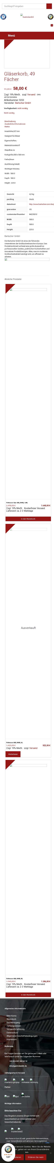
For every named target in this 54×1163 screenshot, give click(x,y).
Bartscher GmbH (23, 103)
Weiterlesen (13, 754)
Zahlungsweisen (14, 1026)
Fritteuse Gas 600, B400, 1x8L (17, 503)
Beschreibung (10, 121)
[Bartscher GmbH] (27, 260)
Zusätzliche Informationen (15, 124)
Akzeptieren (16, 1157)
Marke (7, 127)
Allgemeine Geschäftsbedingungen (22, 1036)
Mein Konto (11, 1016)
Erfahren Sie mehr (36, 1157)
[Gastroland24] (27, 17)
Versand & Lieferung (16, 1029)
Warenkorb (11, 1019)
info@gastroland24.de (18, 1066)
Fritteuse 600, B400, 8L (14, 979)
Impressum (12, 1039)
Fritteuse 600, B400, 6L (14, 743)
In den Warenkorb (28, 519)
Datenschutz (12, 1033)
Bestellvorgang (13, 1022)
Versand (31, 94)
